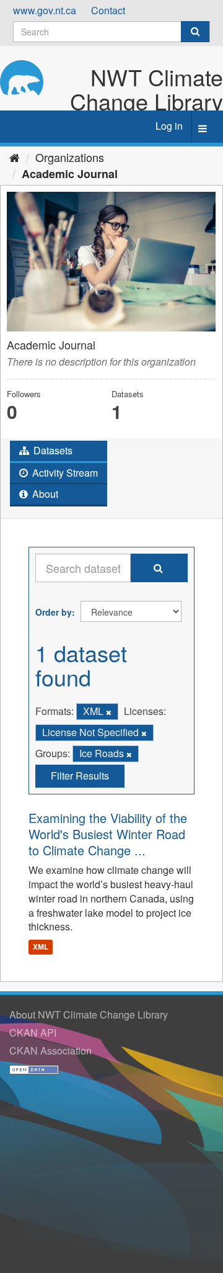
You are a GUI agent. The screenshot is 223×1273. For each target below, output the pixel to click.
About (44, 494)
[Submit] (195, 31)
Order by (53, 612)
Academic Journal (70, 174)
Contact (108, 10)
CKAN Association (50, 1050)
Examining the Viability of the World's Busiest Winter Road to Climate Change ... (107, 834)
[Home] (14, 157)
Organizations (69, 157)
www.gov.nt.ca (44, 10)
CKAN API (32, 1032)
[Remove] (109, 712)
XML (40, 946)
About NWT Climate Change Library (88, 1014)
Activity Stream (64, 473)
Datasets (51, 450)
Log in (169, 126)
